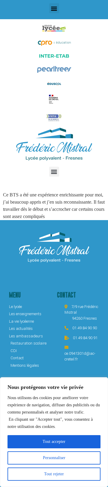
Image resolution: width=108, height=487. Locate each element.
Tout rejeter (54, 474)
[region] (54, 432)
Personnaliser (54, 458)
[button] (54, 8)
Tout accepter (54, 441)
